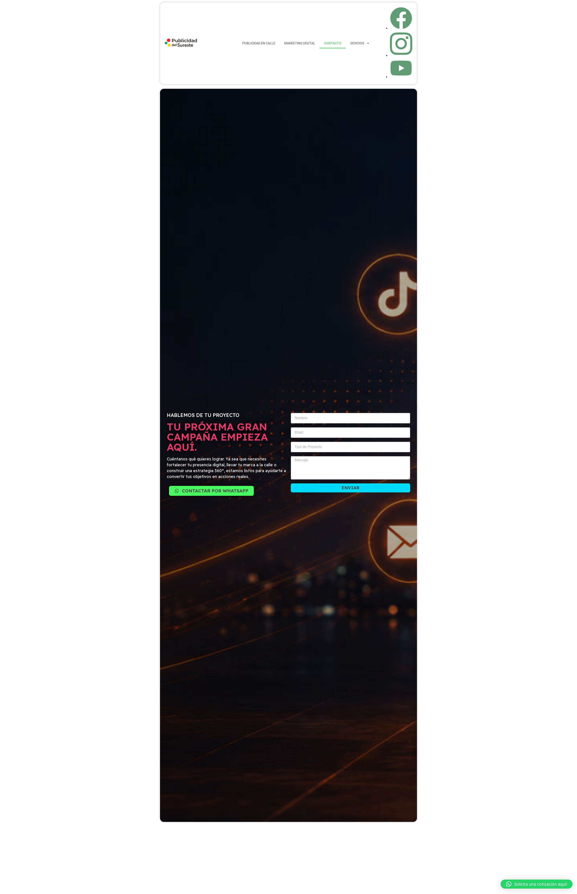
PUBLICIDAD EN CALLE (258, 43)
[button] (536, 884)
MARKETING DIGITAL (299, 43)
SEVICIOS (357, 43)
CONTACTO (332, 43)
